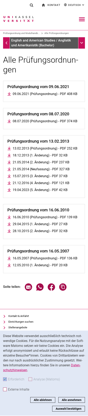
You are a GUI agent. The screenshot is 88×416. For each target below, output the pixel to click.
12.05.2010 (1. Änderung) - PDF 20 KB (40, 265)
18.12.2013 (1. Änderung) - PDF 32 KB (40, 155)
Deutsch (76, 5)
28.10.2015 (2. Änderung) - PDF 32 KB (40, 231)
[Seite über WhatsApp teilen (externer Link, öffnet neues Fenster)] (40, 290)
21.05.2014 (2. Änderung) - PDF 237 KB (41, 162)
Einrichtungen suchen (20, 321)
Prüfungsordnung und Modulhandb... (21, 33)
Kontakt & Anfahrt (18, 316)
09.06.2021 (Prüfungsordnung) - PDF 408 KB (45, 94)
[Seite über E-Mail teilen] (28, 290)
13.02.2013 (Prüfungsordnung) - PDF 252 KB (45, 148)
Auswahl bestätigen (68, 408)
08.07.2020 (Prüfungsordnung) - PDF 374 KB (45, 121)
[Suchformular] (31, 5)
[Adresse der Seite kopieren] (63, 290)
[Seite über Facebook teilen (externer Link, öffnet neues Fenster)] (51, 290)
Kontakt (53, 5)
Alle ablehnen (43, 400)
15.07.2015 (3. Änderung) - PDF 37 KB (40, 176)
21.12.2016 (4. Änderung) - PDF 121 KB (41, 183)
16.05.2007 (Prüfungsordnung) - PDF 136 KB (45, 258)
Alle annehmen (71, 400)
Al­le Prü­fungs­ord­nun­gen (56, 33)
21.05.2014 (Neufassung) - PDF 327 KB (41, 169)
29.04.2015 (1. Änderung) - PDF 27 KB (40, 224)
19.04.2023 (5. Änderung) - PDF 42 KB (40, 190)
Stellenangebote (17, 327)
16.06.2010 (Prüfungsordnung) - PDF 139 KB (45, 217)
